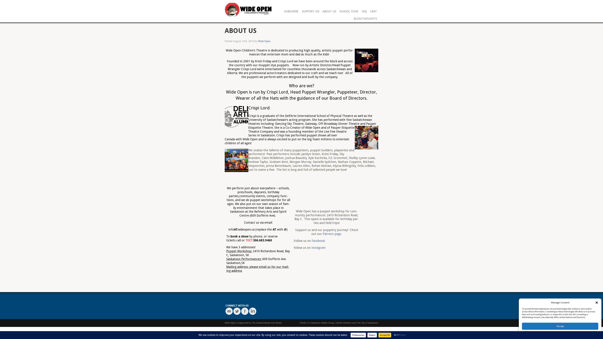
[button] (596, 302)
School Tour (349, 11)
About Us (329, 11)
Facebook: (318, 241)
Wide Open (264, 41)
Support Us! (310, 11)
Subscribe (291, 11)
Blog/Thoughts (365, 18)
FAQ (364, 11)
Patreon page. (332, 234)
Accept (560, 326)
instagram (318, 248)
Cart (373, 11)
